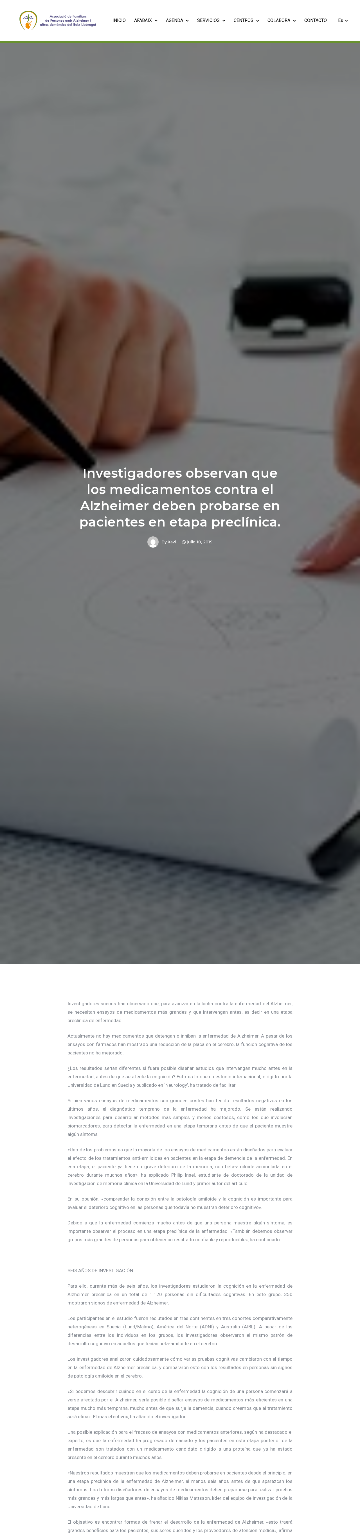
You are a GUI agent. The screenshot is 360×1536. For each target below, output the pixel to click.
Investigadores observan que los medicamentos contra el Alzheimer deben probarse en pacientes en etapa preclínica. (180, 497)
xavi (172, 542)
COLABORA (278, 20)
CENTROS (243, 20)
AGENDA (174, 20)
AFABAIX (143, 20)
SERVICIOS (208, 20)
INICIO (119, 20)
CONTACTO (315, 20)
